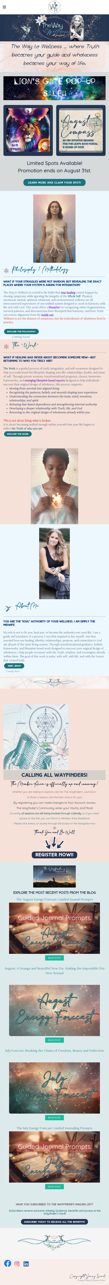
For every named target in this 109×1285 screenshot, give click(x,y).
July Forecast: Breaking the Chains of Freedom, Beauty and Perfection (54, 1051)
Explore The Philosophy (21, 331)
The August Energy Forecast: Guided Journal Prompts (54, 899)
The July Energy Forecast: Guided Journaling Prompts (54, 1128)
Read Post (54, 958)
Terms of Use (98, 1280)
